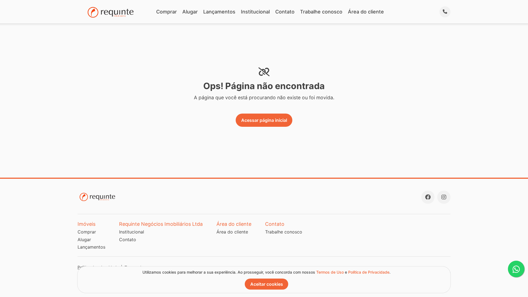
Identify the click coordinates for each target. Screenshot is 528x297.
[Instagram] (443, 197)
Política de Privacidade (368, 272)
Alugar (190, 12)
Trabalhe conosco (321, 12)
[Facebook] (428, 197)
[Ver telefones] (444, 11)
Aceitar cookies (266, 284)
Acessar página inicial (264, 120)
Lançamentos (219, 12)
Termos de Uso (330, 272)
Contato (285, 12)
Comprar (166, 12)
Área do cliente (366, 12)
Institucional (255, 12)
